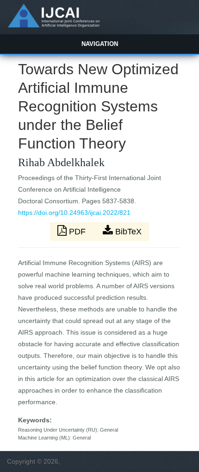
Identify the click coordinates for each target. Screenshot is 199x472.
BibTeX (127, 231)
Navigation (99, 43)
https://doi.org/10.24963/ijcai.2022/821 (74, 212)
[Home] (53, 25)
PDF (77, 231)
